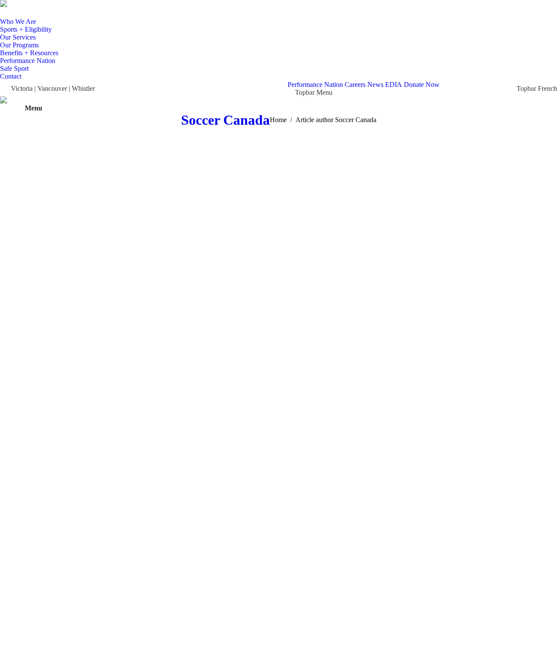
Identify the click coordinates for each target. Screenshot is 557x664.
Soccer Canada (225, 120)
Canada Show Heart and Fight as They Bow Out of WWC (193, 620)
